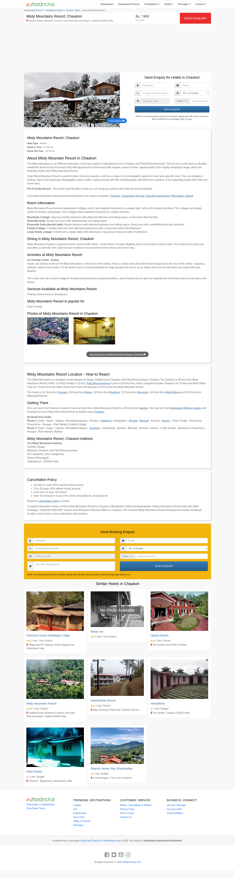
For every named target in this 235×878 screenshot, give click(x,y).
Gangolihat (128, 196)
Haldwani (106, 420)
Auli (75, 809)
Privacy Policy (127, 809)
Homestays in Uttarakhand (40, 804)
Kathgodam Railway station (185, 408)
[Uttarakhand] (39, 4)
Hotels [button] (168, 4)
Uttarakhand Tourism (129, 4)
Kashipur (95, 428)
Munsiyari (142, 392)
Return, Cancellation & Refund (135, 805)
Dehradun (78, 825)
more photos (115, 120)
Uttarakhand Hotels (54, 10)
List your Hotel (174, 809)
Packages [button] (183, 4)
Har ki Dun (78, 817)
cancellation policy (48, 501)
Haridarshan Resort (103, 700)
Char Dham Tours (35, 808)
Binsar (88, 392)
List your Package (176, 805)
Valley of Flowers (82, 821)
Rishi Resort (34, 771)
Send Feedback (175, 813)
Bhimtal (133, 420)
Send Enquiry (195, 18)
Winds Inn (97, 631)
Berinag (139, 196)
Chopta (77, 805)
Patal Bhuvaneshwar (157, 196)
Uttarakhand (106, 4)
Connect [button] (200, 4)
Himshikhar (158, 703)
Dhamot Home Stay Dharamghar (112, 768)
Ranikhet (114, 392)
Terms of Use (127, 813)
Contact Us (126, 817)
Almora (166, 420)
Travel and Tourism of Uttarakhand (98, 840)
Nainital (143, 408)
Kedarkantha (79, 813)
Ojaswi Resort (159, 635)
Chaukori (115, 196)
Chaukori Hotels (73, 10)
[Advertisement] (117, 48)
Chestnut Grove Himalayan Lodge (48, 635)
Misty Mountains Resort (41, 703)
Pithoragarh (177, 196)
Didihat (189, 196)
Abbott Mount (172, 392)
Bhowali (144, 420)
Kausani (62, 392)
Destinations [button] (151, 4)
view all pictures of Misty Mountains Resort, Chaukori (117, 354)
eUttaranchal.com (131, 862)
